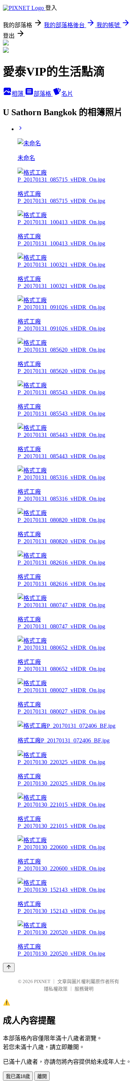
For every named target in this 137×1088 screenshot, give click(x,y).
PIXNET (42, 981)
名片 (67, 94)
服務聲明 (84, 989)
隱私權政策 (56, 989)
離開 (42, 1076)
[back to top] (9, 967)
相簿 (18, 94)
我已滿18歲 (18, 1076)
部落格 (43, 94)
